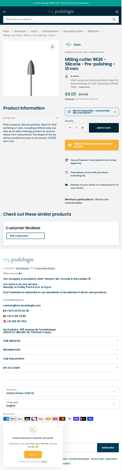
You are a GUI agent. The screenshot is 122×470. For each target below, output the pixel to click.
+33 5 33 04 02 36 (18, 311)
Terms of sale (101, 458)
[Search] (110, 19)
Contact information (84, 458)
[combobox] (58, 19)
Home (6, 31)
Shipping (67, 99)
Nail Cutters (93, 31)
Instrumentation (50, 31)
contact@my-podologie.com (22, 305)
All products (20, 31)
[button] (4, 11)
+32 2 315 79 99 (16, 316)
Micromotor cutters (73, 31)
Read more (92, 87)
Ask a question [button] (19, 235)
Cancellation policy (65, 463)
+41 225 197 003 (16, 321)
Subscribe (103, 447)
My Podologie (22, 268)
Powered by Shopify (45, 268)
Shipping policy (64, 458)
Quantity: (67, 121)
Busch (34, 31)
